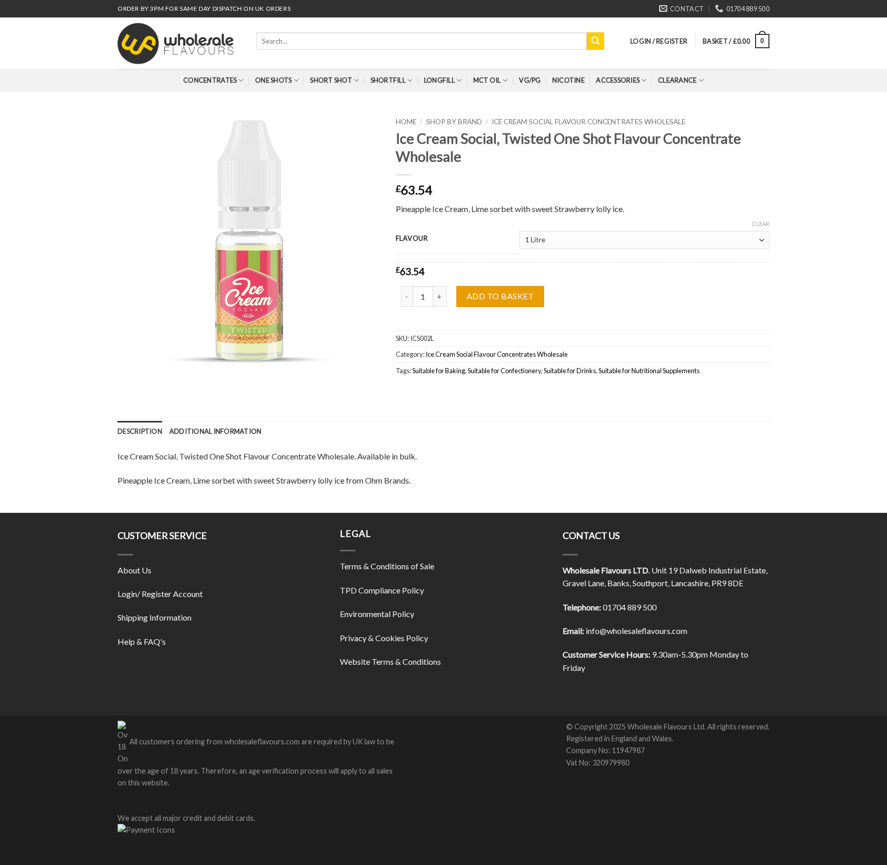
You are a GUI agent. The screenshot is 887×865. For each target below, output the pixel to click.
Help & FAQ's (142, 641)
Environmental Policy (377, 614)
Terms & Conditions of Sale (387, 566)
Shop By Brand (454, 122)
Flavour (412, 238)
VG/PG (530, 80)
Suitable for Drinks (570, 371)
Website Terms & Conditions (390, 661)
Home (406, 122)
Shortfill (388, 80)
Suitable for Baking (438, 371)
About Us (134, 570)
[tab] (140, 431)
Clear (760, 223)
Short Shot (331, 80)
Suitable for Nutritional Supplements (649, 371)
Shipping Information (154, 617)
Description (140, 431)
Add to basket (500, 296)
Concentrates (210, 80)
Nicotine (568, 80)
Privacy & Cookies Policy (384, 638)
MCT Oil (487, 80)
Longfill (439, 80)
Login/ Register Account (160, 594)
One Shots (273, 80)
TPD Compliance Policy (382, 590)
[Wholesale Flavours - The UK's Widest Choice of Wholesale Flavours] (179, 43)
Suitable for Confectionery (504, 371)
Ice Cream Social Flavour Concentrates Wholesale (588, 122)
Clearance (677, 80)
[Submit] (595, 41)
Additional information (215, 431)
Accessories (618, 80)
